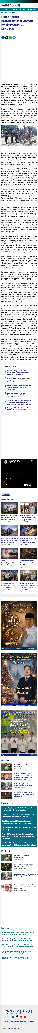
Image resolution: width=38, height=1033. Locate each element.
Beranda (4, 12)
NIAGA (15, 9)
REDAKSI (6, 1021)
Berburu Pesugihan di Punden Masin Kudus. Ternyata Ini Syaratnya (25, 784)
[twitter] (6, 37)
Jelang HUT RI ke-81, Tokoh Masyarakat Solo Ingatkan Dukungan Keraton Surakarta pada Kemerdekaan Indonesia (19, 402)
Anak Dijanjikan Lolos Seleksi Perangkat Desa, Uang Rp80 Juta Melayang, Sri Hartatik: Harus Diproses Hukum (19, 380)
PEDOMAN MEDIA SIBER (27, 1021)
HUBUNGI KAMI (14, 1021)
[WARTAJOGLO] (10, 6)
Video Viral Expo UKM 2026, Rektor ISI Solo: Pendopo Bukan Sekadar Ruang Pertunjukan (16, 952)
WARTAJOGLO (15, 1028)
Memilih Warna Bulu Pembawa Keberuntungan (23, 765)
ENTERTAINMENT (32, 9)
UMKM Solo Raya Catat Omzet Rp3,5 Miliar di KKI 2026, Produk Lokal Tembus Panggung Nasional (18, 945)
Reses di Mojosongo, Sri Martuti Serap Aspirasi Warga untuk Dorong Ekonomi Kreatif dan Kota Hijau (28, 586)
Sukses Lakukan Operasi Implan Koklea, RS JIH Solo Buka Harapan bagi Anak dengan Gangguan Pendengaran (9, 586)
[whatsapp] (10, 37)
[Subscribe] (25, 1018)
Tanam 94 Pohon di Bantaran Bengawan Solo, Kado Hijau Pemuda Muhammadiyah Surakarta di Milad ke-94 (19, 836)
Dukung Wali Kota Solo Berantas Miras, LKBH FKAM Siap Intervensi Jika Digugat (19, 409)
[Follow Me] (17, 1018)
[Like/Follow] (13, 1018)
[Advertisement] (19, 61)
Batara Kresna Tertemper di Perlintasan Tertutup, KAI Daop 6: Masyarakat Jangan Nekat (19, 387)
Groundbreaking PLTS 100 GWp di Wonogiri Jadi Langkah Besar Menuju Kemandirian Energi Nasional (18, 372)
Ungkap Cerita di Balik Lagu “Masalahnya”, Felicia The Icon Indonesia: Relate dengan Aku (23, 775)
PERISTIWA (7, 9)
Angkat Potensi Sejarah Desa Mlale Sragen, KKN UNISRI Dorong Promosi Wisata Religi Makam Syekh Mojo (18, 958)
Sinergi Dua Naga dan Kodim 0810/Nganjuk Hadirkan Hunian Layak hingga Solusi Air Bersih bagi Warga (17, 939)
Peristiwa (12, 12)
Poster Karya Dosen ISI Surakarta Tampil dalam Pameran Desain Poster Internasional (25, 886)
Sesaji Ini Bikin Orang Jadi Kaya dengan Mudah (23, 865)
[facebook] (3, 37)
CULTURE (22, 9)
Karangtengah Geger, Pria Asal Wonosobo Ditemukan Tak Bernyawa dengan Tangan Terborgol (18, 394)
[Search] (36, 1)
